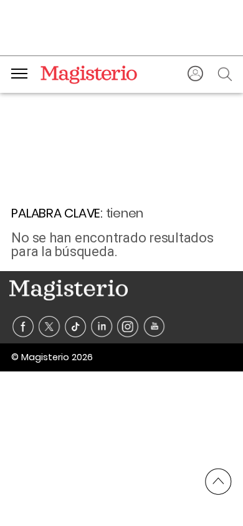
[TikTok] (76, 327)
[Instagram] (128, 327)
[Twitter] (49, 327)
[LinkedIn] (102, 327)
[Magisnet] (88, 74)
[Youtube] (154, 327)
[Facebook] (23, 327)
